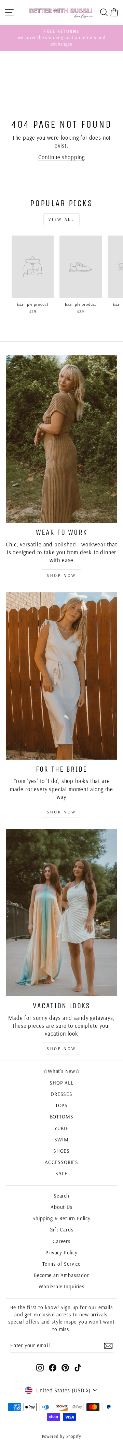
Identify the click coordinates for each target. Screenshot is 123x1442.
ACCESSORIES (61, 1162)
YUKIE (61, 1128)
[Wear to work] (61, 439)
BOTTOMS (61, 1116)
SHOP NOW (61, 811)
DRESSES (61, 1094)
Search (61, 1195)
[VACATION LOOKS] (61, 912)
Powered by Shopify (61, 1436)
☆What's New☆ (61, 1071)
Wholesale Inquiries (61, 1286)
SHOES (61, 1151)
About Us (61, 1207)
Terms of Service (61, 1264)
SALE (61, 1173)
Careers (61, 1241)
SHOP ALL (61, 1082)
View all (62, 219)
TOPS (61, 1105)
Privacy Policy (61, 1252)
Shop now (61, 575)
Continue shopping (61, 157)
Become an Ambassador (61, 1275)
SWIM (61, 1139)
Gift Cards (61, 1229)
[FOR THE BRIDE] (61, 676)
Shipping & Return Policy (61, 1218)
